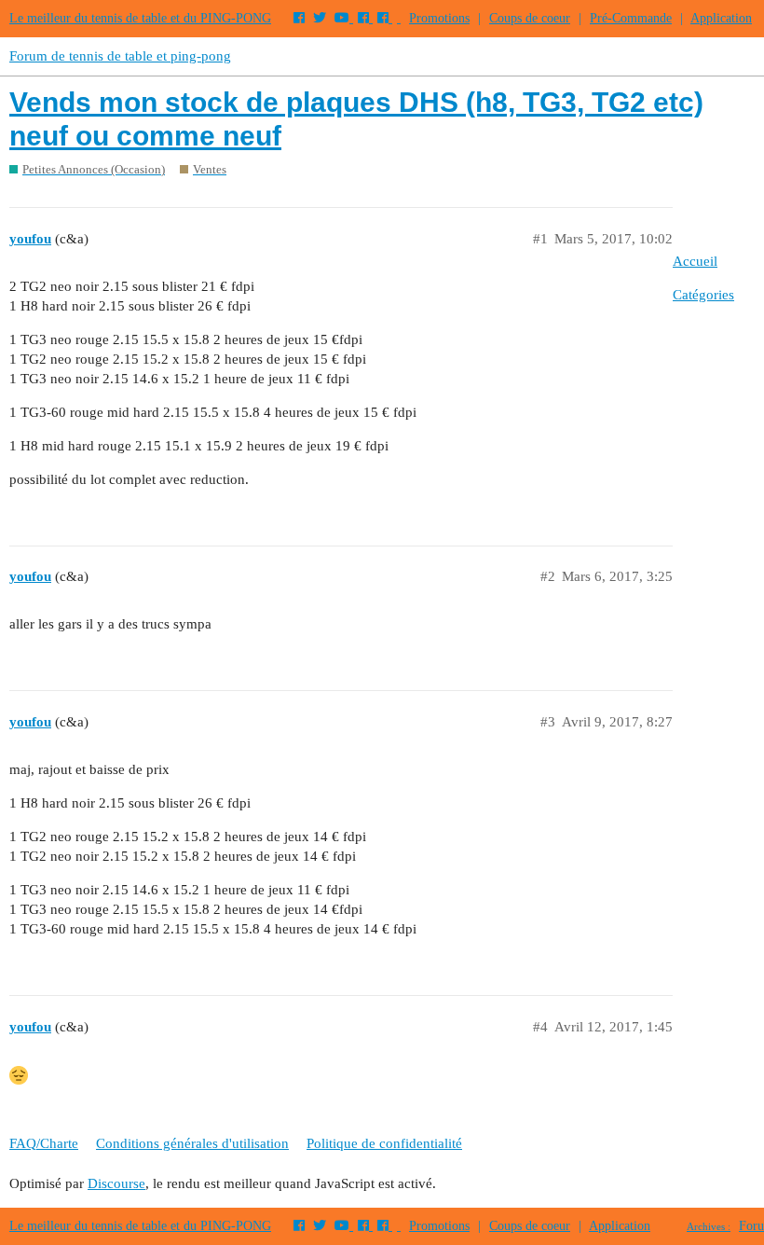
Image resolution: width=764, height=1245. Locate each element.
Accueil (695, 261)
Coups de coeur (529, 18)
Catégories (703, 294)
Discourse (116, 1183)
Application (721, 18)
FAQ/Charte (43, 1143)
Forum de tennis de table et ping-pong (120, 55)
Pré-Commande (631, 18)
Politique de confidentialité (384, 1143)
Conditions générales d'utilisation (192, 1143)
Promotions (439, 18)
